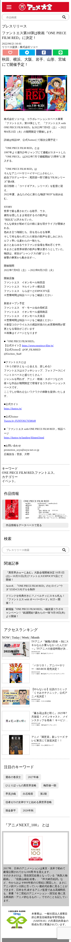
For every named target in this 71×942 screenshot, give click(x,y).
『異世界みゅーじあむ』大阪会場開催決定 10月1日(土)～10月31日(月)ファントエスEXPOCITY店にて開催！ (35, 576)
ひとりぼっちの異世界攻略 (21, 785)
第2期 (43, 793)
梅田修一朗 (49, 785)
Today (16, 637)
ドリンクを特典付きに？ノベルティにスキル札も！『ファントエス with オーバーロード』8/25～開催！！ (35, 599)
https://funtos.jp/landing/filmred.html (24, 437)
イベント (8, 481)
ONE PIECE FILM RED (18, 472)
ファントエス (44, 472)
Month (35, 637)
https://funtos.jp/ (13, 408)
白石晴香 (28, 793)
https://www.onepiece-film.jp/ (38, 345)
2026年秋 (28, 810)
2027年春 (33, 777)
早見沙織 (11, 793)
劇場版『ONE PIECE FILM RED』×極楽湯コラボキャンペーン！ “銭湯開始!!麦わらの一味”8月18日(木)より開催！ (35, 613)
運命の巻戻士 (13, 777)
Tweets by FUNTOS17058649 (20, 420)
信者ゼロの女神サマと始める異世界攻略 (29, 802)
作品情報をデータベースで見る (24, 525)
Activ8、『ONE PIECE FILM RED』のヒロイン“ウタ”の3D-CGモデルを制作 (34, 587)
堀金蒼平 (11, 810)
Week (25, 637)
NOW (6, 637)
